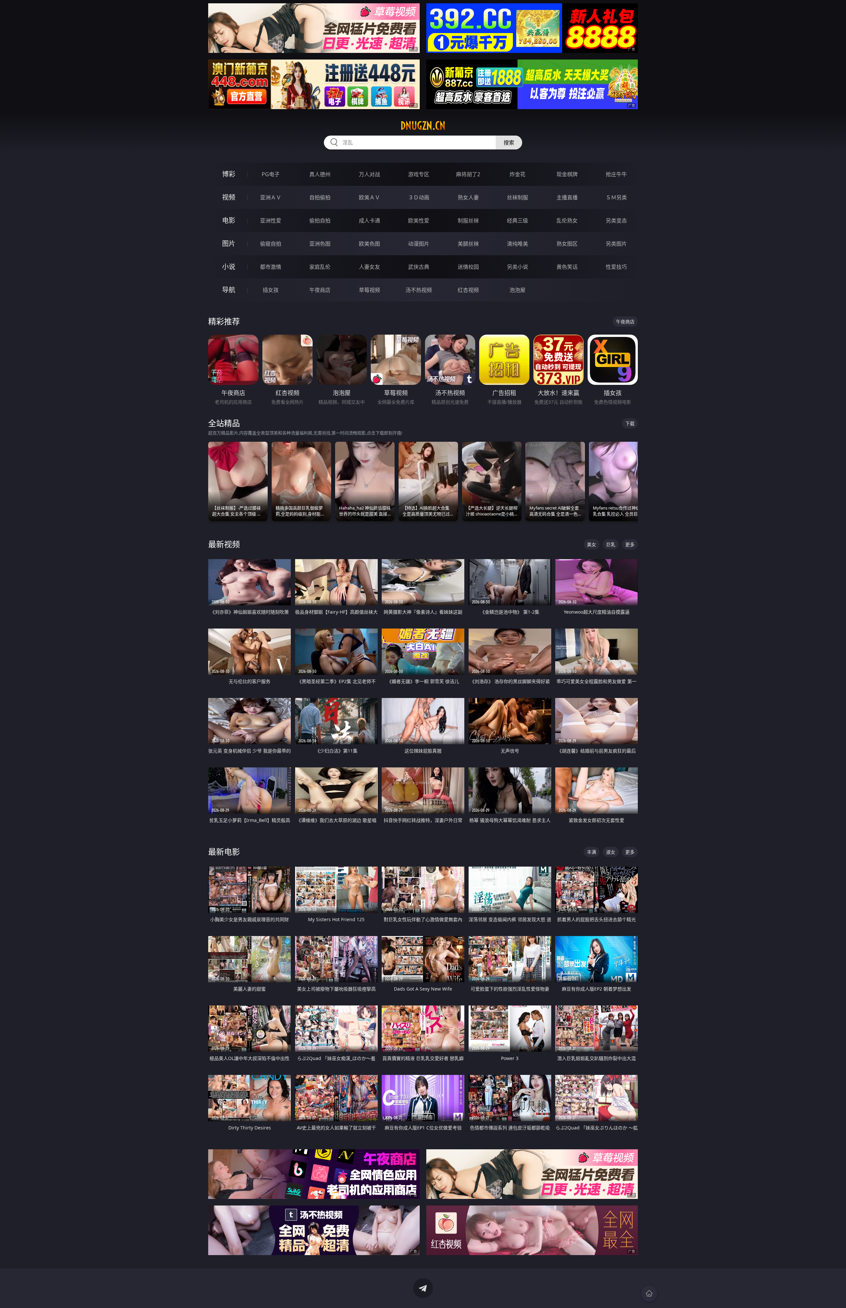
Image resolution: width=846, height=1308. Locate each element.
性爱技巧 (616, 266)
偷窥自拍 (270, 243)
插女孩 (271, 290)
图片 (228, 243)
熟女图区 (567, 243)
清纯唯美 (517, 243)
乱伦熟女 (567, 220)
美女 (591, 544)
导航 (228, 289)
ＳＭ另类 (616, 197)
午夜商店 (319, 290)
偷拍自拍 (319, 220)
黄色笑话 (567, 266)
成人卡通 (369, 220)
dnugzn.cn (423, 125)
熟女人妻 (468, 197)
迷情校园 (468, 266)
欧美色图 (369, 243)
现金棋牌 (567, 174)
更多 (629, 544)
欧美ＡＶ (369, 197)
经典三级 (517, 220)
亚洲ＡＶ (270, 197)
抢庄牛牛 (616, 174)
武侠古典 (418, 266)
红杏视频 (468, 290)
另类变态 (616, 220)
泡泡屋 (517, 290)
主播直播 (567, 197)
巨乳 (610, 544)
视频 (228, 197)
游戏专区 (418, 174)
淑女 (610, 852)
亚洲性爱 (270, 220)
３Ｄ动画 (418, 197)
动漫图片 (418, 243)
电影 (228, 220)
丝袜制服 (517, 197)
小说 (228, 266)
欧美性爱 (418, 220)
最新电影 (224, 851)
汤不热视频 (418, 290)
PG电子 (271, 174)
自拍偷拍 (319, 197)
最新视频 (224, 544)
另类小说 (517, 266)
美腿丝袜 (468, 243)
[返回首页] (649, 1293)
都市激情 (270, 266)
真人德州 (319, 174)
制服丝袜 (468, 220)
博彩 (228, 174)
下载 (629, 423)
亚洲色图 (319, 243)
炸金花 (517, 174)
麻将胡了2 (468, 174)
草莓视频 (369, 290)
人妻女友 (369, 266)
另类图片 (616, 243)
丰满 (591, 852)
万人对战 (369, 174)
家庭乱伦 (319, 266)
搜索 (509, 142)
